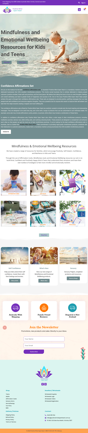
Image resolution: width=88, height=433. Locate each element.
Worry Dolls (14, 280)
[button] (79, 2)
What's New (44, 280)
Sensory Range (73, 278)
